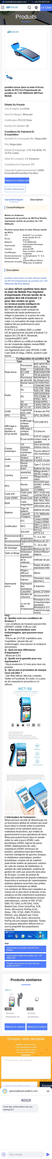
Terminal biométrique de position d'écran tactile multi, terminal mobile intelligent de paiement (35, 1015)
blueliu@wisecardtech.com (15, 2)
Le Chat (46, 7)
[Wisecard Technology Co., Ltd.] (12, 7)
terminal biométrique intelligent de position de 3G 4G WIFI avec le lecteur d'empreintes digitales (15, 1015)
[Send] (48, 1154)
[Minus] (48, 1091)
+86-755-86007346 (42, 2)
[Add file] (4, 1154)
